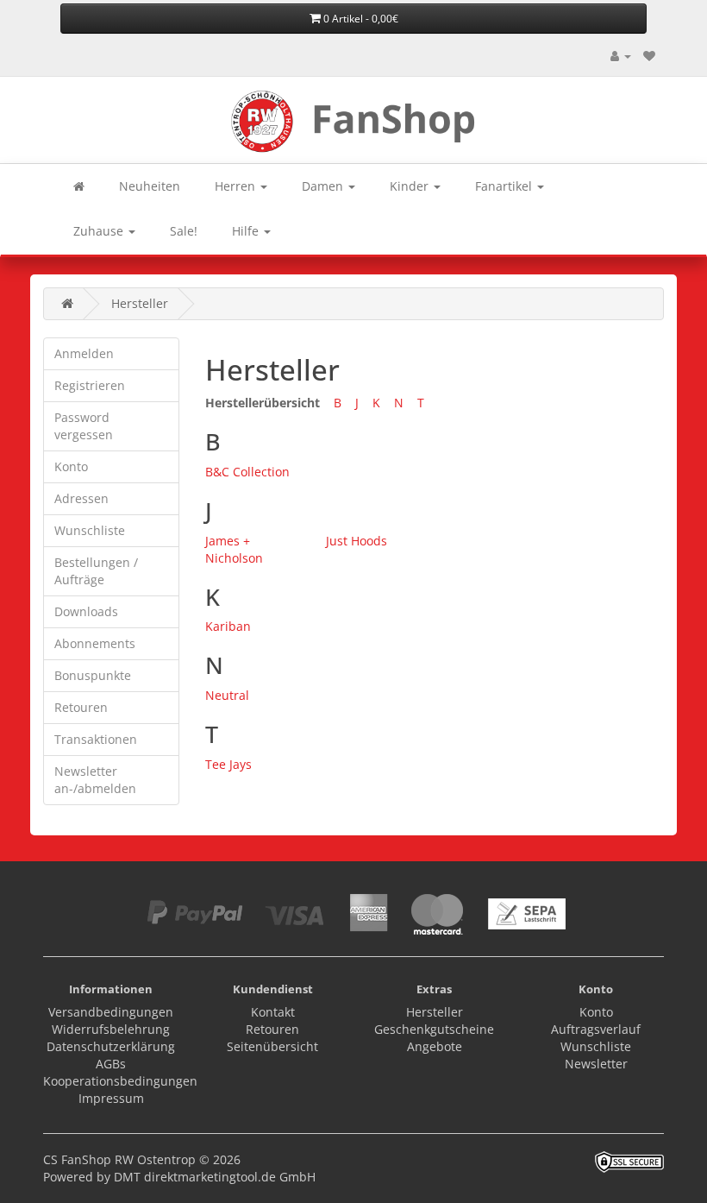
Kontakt (273, 1012)
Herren (237, 186)
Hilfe (247, 231)
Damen (324, 186)
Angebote (434, 1046)
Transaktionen (95, 739)
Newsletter (596, 1063)
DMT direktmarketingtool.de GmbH (215, 1176)
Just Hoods (356, 540)
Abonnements (94, 643)
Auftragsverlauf (596, 1029)
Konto (71, 466)
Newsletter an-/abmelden (95, 780)
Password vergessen (83, 426)
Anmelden (84, 353)
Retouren (81, 707)
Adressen (81, 498)
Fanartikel (505, 186)
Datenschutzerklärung (111, 1046)
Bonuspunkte (92, 675)
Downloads (86, 611)
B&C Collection (247, 471)
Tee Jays (228, 764)
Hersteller (139, 303)
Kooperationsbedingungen (120, 1081)
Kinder (411, 186)
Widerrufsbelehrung (111, 1029)
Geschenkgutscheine (434, 1029)
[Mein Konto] (620, 55)
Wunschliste (89, 530)
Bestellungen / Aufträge (96, 571)
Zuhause (100, 231)
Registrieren (89, 385)
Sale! (183, 231)
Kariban (228, 626)
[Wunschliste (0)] (649, 55)
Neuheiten (149, 186)
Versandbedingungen (110, 1012)
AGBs (111, 1063)
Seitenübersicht (272, 1046)
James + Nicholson (234, 549)
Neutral (227, 695)
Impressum (111, 1098)
